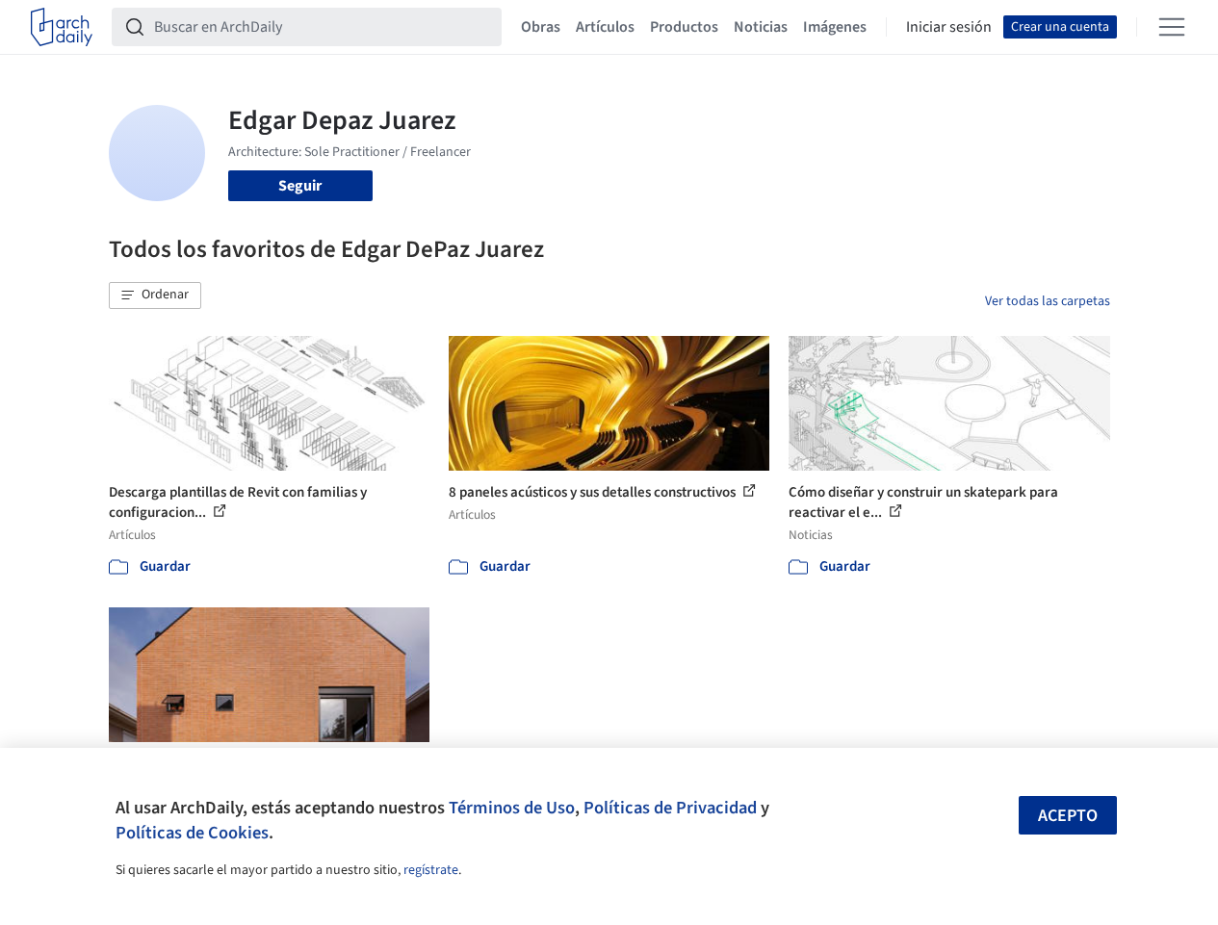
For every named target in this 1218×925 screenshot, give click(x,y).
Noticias (761, 27)
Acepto (1068, 816)
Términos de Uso (512, 807)
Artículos (605, 27)
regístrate (430, 870)
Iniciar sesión (949, 27)
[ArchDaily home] (61, 27)
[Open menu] (1171, 27)
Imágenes (835, 27)
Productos (684, 27)
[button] (155, 295)
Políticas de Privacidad (670, 807)
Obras (540, 27)
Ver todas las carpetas (1047, 301)
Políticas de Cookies (192, 832)
